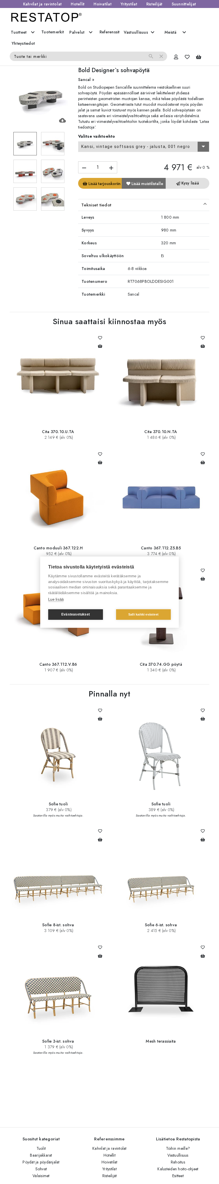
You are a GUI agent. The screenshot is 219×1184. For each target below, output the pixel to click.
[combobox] (143, 147)
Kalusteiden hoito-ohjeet (177, 1169)
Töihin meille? (178, 1148)
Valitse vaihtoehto (96, 136)
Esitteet (178, 1176)
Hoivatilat (102, 4)
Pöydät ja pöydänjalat (41, 1162)
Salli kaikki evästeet (143, 614)
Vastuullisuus (177, 1155)
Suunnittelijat (184, 4)
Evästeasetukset (75, 614)
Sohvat (41, 1169)
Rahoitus (178, 1162)
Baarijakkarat (41, 1155)
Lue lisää (56, 599)
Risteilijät (154, 4)
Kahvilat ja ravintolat (42, 4)
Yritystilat (129, 4)
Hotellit (77, 4)
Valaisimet (41, 1176)
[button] (143, 205)
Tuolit (41, 1148)
